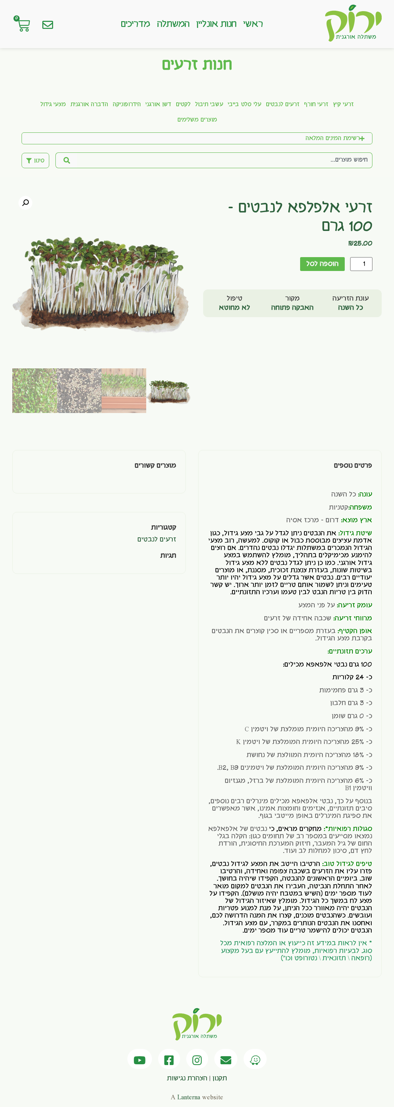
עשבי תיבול (209, 104)
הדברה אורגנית (89, 104)
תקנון (219, 1078)
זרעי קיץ (343, 104)
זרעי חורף (316, 104)
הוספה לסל (322, 264)
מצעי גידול (53, 104)
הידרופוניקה (127, 104)
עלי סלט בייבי (244, 104)
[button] (25, 203)
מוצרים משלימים (197, 120)
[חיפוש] (66, 160)
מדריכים (135, 24)
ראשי (252, 24)
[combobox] (224, 160)
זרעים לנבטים (282, 104)
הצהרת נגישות (187, 1078)
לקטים (183, 104)
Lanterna (188, 1097)
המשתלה (173, 24)
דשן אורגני (158, 104)
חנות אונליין (216, 24)
